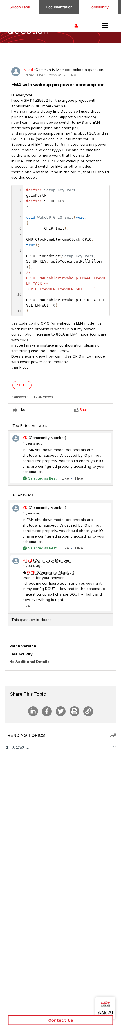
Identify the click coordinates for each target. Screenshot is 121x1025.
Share (84, 409)
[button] (60, 1020)
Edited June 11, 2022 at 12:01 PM (50, 75)
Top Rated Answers (29, 425)
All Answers (22, 495)
